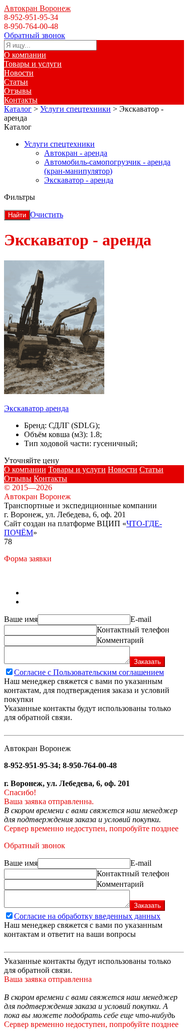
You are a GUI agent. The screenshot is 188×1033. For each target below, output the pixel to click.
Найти (17, 215)
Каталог (18, 109)
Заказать (147, 661)
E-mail (140, 619)
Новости (19, 73)
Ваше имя (21, 619)
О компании (25, 55)
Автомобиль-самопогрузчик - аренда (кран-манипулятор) (107, 166)
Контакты (21, 100)
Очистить (46, 214)
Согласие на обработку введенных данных (87, 916)
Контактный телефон (133, 629)
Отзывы (18, 91)
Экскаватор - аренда (78, 180)
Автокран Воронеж (37, 8)
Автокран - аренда (75, 153)
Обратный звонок (34, 35)
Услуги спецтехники (75, 109)
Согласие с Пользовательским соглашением (89, 672)
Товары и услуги (33, 64)
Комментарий (120, 640)
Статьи (16, 82)
